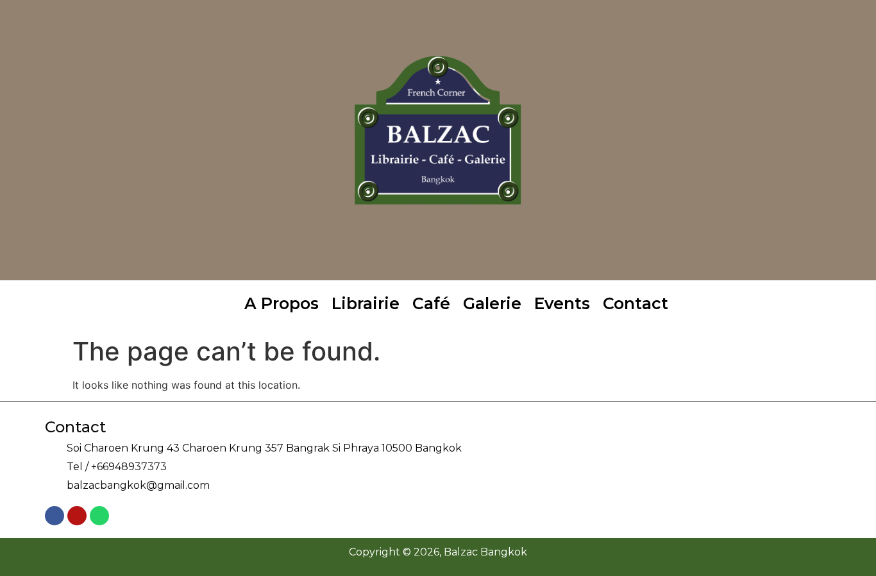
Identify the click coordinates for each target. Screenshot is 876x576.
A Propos (281, 303)
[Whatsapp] (99, 515)
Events (562, 303)
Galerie (492, 303)
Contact (635, 303)
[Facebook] (54, 515)
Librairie (366, 303)
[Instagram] (77, 515)
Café (431, 303)
